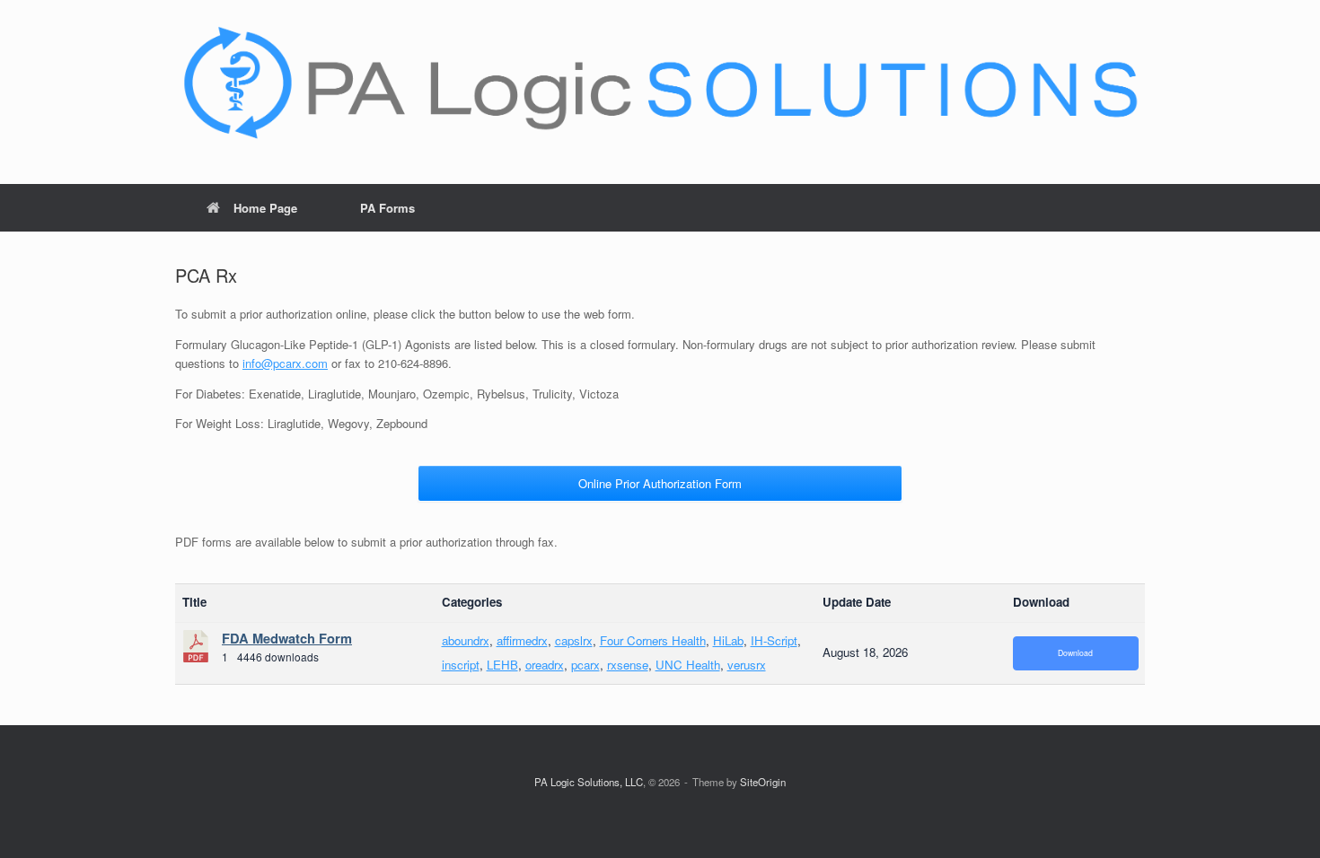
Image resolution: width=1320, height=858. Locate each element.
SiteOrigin (763, 782)
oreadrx (544, 664)
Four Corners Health (653, 640)
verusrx (746, 664)
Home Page (265, 207)
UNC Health (688, 664)
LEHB (502, 664)
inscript (461, 664)
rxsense (627, 664)
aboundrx (465, 640)
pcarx (585, 664)
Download (1075, 652)
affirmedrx (522, 640)
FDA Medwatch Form (287, 638)
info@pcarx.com (285, 363)
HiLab (728, 640)
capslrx (574, 640)
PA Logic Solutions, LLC (588, 782)
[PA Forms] (660, 84)
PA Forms (387, 207)
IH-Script (774, 640)
